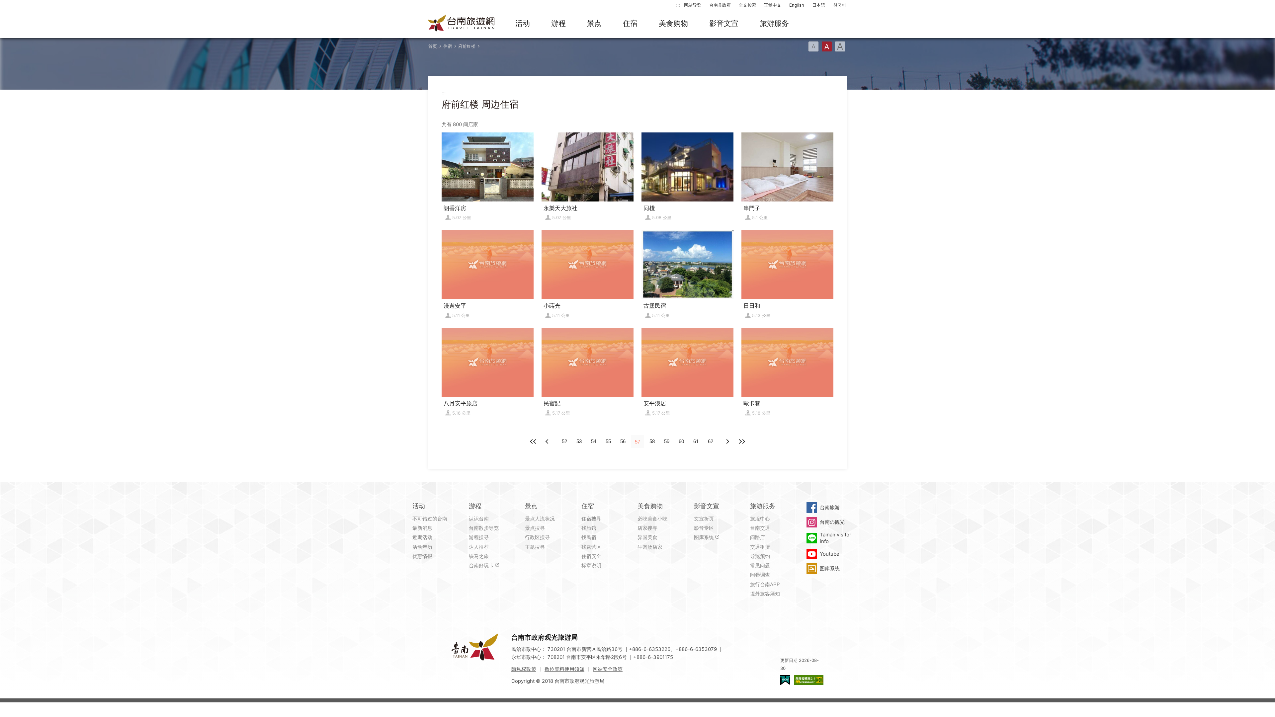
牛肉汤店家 (650, 547)
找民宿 (588, 537)
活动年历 (422, 547)
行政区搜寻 (537, 537)
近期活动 (422, 537)
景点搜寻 (535, 528)
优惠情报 (422, 556)
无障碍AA (808, 680)
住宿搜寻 (591, 519)
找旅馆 (588, 528)
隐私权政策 (523, 669)
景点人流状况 (540, 519)
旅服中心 (760, 519)
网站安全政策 (608, 669)
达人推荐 (479, 547)
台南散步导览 (484, 528)
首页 (432, 46)
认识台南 (479, 519)
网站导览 (692, 5)
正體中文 (772, 5)
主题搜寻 (535, 547)
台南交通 (760, 528)
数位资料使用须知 (564, 669)
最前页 (533, 441)
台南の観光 (832, 522)
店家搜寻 (647, 528)
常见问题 (760, 565)
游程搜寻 (479, 537)
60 (681, 441)
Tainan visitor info (835, 537)
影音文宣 (723, 23)
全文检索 (747, 5)
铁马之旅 (479, 556)
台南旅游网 (461, 23)
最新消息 (422, 528)
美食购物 (673, 23)
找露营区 (591, 547)
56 (623, 441)
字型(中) (827, 46)
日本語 (818, 5)
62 (710, 441)
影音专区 (704, 528)
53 (579, 441)
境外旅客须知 (765, 594)
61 (696, 441)
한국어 (839, 5)
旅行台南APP (765, 584)
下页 (547, 441)
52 (564, 441)
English (796, 5)
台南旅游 (830, 507)
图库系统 (704, 537)
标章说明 (591, 565)
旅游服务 (774, 23)
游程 (558, 23)
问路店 (757, 537)
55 (608, 441)
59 (666, 441)
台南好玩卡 (481, 565)
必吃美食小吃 (652, 519)
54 (593, 441)
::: (678, 5)
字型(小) (813, 46)
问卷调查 (760, 575)
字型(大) (840, 46)
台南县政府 (720, 5)
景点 (594, 23)
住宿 (630, 23)
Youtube (829, 554)
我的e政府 (785, 680)
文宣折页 (704, 519)
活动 (522, 23)
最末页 (741, 441)
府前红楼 (466, 46)
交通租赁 (760, 547)
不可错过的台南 (429, 519)
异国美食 (647, 537)
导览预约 (760, 556)
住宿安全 (591, 556)
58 (652, 441)
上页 (727, 441)
